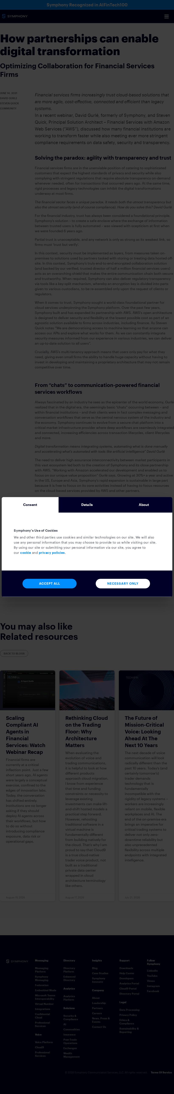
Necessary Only (123, 584)
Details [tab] (87, 505)
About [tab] (144, 505)
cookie (25, 552)
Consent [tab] (30, 505)
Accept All (49, 584)
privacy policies (52, 552)
